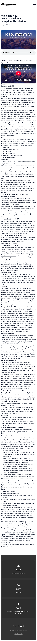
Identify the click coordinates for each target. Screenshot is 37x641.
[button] (34, 3)
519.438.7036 (18, 592)
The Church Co (19, 634)
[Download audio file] (2, 57)
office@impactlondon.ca (18, 573)
